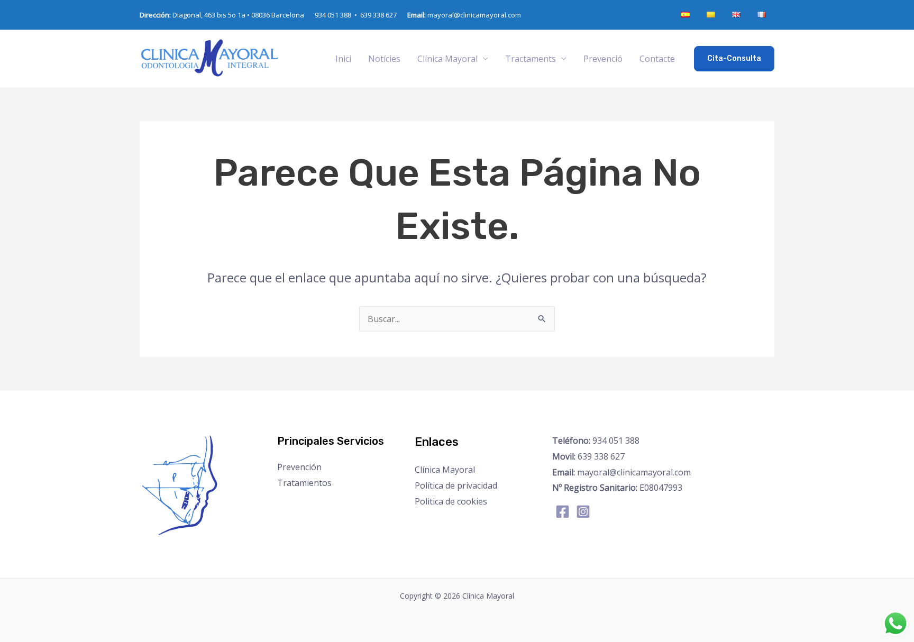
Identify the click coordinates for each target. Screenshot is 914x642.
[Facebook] (562, 511)
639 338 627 (378, 15)
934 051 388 (595, 440)
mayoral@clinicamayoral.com (464, 15)
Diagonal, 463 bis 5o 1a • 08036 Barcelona (222, 15)
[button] (734, 58)
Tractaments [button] (530, 59)
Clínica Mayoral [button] (447, 59)
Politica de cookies (451, 501)
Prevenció (603, 59)
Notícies (384, 59)
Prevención (299, 467)
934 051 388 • (337, 15)
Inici (343, 59)
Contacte (657, 59)
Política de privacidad (456, 485)
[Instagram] (583, 511)
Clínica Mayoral (445, 469)
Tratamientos (304, 483)
